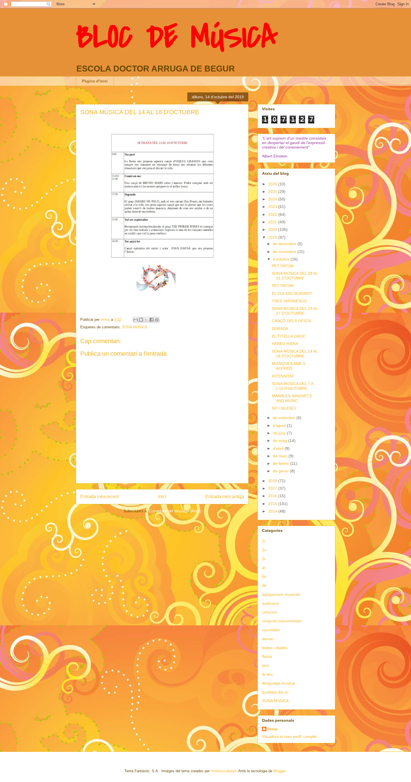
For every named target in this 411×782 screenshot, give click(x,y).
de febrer (281, 463)
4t (263, 568)
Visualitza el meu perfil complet (289, 736)
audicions (270, 603)
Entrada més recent (99, 496)
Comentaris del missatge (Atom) (175, 511)
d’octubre (281, 259)
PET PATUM (283, 266)
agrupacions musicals (281, 594)
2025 (273, 191)
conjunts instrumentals (282, 621)
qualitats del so (275, 692)
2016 (273, 496)
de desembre (285, 243)
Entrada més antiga (225, 496)
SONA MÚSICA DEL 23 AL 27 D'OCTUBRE (295, 310)
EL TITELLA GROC (289, 336)
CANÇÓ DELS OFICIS (291, 321)
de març (281, 456)
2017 (273, 488)
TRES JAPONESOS (289, 301)
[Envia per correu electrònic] (135, 319)
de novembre (285, 251)
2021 (273, 222)
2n (264, 550)
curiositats (271, 630)
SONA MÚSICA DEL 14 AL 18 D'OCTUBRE (295, 353)
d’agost (280, 425)
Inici (162, 496)
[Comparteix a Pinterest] (157, 319)
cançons (269, 612)
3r (264, 559)
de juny (280, 433)
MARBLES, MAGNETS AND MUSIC (292, 398)
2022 (273, 214)
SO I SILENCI (284, 408)
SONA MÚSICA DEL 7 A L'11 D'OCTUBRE (292, 386)
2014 (273, 511)
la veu (267, 674)
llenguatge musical (278, 683)
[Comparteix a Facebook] (151, 319)
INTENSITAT (283, 376)
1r (264, 541)
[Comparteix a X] (146, 319)
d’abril (279, 448)
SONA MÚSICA (134, 327)
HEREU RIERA (285, 343)
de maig (280, 440)
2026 (273, 184)
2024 (273, 199)
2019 (273, 237)
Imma (273, 729)
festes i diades (274, 647)
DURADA (280, 328)
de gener (281, 471)
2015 (273, 503)
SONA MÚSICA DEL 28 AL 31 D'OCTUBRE (295, 275)
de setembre (284, 417)
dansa (267, 639)
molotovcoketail (223, 771)
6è (264, 585)
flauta (267, 656)
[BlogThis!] (141, 319)
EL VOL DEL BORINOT (292, 293)
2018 (273, 481)
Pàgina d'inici (95, 81)
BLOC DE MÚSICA (177, 37)
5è (264, 576)
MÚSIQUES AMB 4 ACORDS (288, 365)
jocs (265, 665)
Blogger (279, 771)
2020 (273, 229)
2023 (273, 206)
